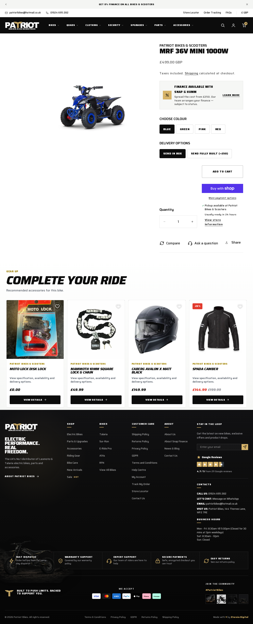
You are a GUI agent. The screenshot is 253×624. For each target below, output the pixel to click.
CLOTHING (91, 25)
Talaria (103, 434)
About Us (170, 434)
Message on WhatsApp (226, 499)
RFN (101, 463)
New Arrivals (74, 470)
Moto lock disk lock (28, 369)
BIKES (52, 25)
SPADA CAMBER (205, 369)
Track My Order (141, 484)
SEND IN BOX (172, 153)
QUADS (71, 25)
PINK (202, 129)
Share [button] (236, 242)
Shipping (191, 73)
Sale (73, 477)
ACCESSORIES (181, 25)
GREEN (185, 129)
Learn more (231, 95)
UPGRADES (137, 25)
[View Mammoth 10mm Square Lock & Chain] (96, 329)
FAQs (229, 12)
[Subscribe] (245, 447)
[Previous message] (6, 4)
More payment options (222, 198)
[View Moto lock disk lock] (35, 329)
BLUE (167, 129)
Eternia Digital (239, 617)
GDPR (135, 456)
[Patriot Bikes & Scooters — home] (22, 25)
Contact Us (138, 498)
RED (218, 129)
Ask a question (206, 243)
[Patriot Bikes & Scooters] (21, 427)
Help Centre (139, 470)
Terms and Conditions (144, 463)
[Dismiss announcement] (247, 4)
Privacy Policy (140, 448)
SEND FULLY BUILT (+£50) (209, 153)
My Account (139, 477)
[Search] (223, 25)
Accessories (74, 448)
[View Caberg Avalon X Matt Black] (157, 329)
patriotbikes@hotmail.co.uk (222, 504)
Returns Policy (140, 441)
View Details (33, 400)
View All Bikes (107, 470)
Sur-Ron (104, 441)
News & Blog (171, 448)
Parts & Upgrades (77, 441)
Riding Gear (73, 456)
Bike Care (72, 463)
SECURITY (114, 25)
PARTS (158, 25)
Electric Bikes (75, 434)
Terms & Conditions (95, 617)
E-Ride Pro (105, 448)
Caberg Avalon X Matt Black (151, 370)
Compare (173, 243)
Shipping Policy (140, 434)
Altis (102, 456)
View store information (214, 222)
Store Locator (191, 12)
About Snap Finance (176, 441)
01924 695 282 (217, 493)
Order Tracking (212, 12)
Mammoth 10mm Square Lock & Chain (92, 370)
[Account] (233, 25)
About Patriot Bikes (20, 476)
